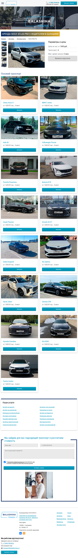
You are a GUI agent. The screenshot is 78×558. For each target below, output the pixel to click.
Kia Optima (46, 262)
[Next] (43, 55)
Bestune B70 (46, 182)
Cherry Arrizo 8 (8, 103)
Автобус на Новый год (46, 413)
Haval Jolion (7, 302)
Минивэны (60, 522)
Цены (69, 516)
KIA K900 (45, 341)
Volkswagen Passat (49, 142)
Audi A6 (6, 142)
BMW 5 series (47, 103)
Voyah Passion (8, 222)
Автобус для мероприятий (47, 425)
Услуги (69, 513)
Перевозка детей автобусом (11, 413)
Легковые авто (61, 525)
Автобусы (59, 516)
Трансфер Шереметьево (10, 419)
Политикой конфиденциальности (16, 462)
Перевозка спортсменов (47, 419)
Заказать (19, 110)
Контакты (70, 519)
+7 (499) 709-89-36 (54, 2)
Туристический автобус (9, 425)
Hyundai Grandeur (9, 341)
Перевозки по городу (46, 410)
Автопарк (59, 513)
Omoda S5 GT (47, 222)
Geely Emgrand (8, 262)
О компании (70, 522)
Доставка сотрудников (9, 416)
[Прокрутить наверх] (6, 553)
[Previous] (10, 55)
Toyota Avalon (8, 381)
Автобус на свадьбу (8, 407)
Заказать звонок (69, 3)
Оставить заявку (39, 468)
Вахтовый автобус (45, 422)
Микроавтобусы (61, 519)
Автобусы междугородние (10, 422)
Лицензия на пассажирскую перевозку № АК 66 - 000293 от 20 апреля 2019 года (28, 517)
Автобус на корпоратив (9, 410)
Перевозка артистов (46, 416)
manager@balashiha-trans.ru (11, 548)
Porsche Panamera (10, 182)
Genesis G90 (46, 302)
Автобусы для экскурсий (47, 407)
